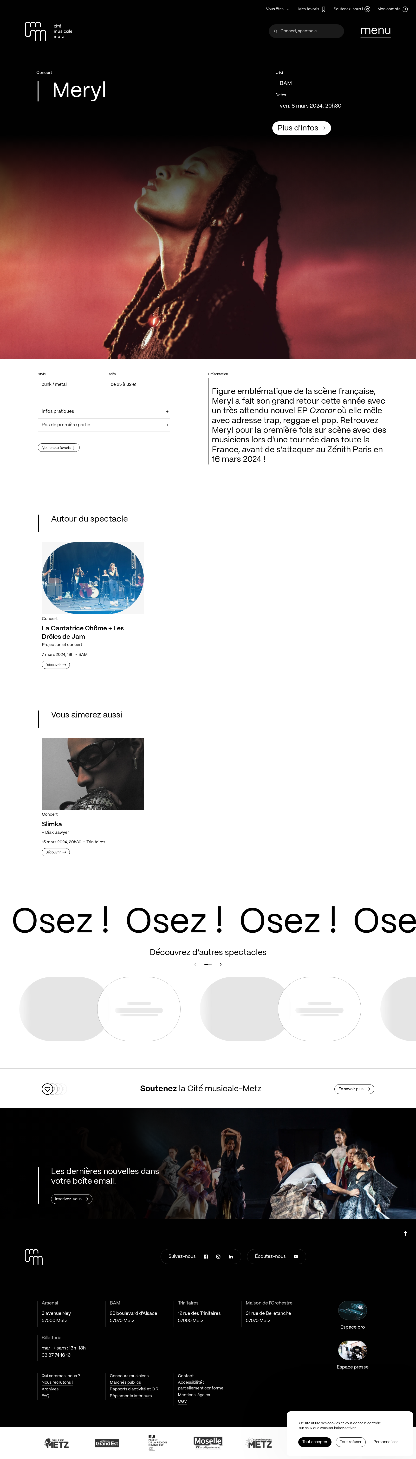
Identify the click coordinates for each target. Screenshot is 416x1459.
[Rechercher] (276, 31)
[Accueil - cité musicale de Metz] (48, 31)
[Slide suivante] (221, 964)
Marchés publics (125, 1382)
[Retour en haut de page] (405, 1232)
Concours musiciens (129, 1376)
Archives (50, 1389)
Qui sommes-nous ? (61, 1376)
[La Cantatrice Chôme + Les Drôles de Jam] (93, 578)
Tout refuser (351, 1442)
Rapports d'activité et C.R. (134, 1389)
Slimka (52, 824)
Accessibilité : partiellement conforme (200, 1385)
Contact (186, 1376)
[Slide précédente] (195, 964)
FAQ (45, 1396)
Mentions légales (194, 1395)
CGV (182, 1401)
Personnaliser (385, 1442)
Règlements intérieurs (131, 1396)
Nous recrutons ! (57, 1382)
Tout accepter (314, 1442)
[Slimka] (93, 774)
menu (375, 30)
